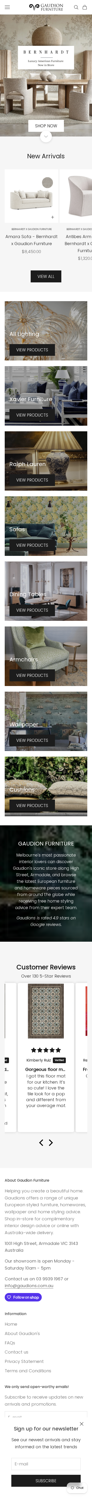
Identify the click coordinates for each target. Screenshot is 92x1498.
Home (11, 1324)
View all (46, 276)
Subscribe (46, 1481)
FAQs (10, 1343)
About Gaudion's (22, 1333)
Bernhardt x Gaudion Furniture (32, 229)
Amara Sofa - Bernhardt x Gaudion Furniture (31, 240)
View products (32, 350)
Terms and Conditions (28, 1371)
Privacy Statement (24, 1361)
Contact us (16, 1352)
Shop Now (46, 126)
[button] (42, 1142)
